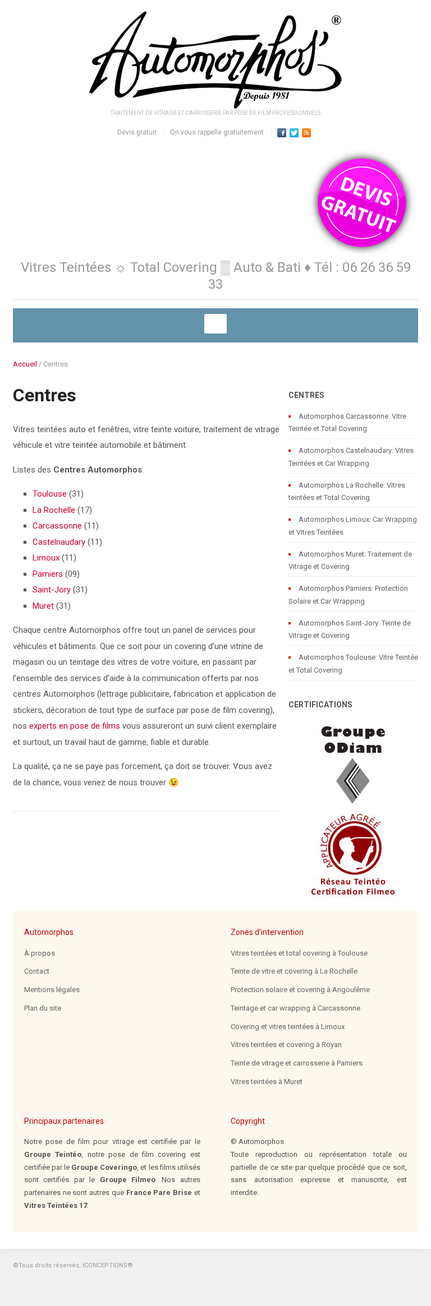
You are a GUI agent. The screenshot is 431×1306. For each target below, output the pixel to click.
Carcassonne (57, 526)
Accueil (25, 364)
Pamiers (48, 574)
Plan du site (42, 1008)
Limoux (46, 558)
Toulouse (50, 494)
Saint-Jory (52, 590)
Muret (43, 606)
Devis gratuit (137, 132)
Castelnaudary (59, 542)
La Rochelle (54, 510)
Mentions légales (52, 989)
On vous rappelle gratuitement (217, 132)
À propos (39, 953)
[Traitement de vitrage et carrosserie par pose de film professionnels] (215, 59)
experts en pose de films (74, 726)
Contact (36, 971)
